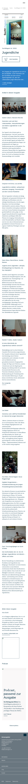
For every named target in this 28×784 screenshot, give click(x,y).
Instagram (2, 752)
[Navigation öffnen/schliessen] (24, 3)
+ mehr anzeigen (7, 83)
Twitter (12, 728)
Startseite (5, 8)
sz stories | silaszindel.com (10, 633)
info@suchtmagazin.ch (7, 749)
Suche (11, 8)
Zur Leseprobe (6, 383)
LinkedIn (16, 728)
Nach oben (25, 735)
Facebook (8, 728)
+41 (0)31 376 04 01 (6, 748)
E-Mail (20, 728)
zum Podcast (7, 714)
